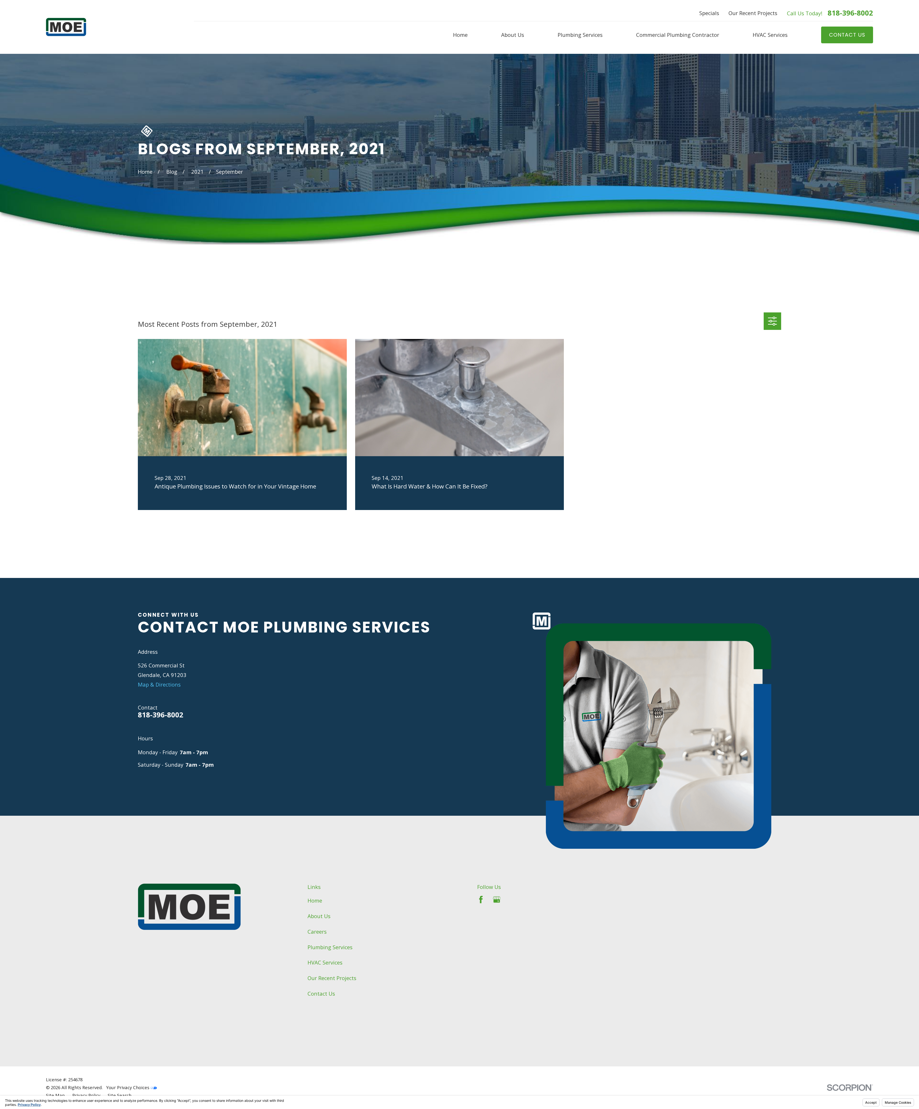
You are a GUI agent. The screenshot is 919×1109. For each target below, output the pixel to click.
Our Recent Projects (752, 13)
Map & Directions (159, 684)
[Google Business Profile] (496, 899)
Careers (317, 931)
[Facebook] (481, 899)
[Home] (66, 27)
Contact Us (321, 993)
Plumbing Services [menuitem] (580, 34)
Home (315, 900)
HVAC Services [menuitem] (770, 34)
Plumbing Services (330, 947)
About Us (319, 916)
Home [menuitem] (460, 34)
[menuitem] (55, 1095)
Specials (709, 13)
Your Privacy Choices (128, 1087)
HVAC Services (325, 962)
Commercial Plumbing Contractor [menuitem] (677, 34)
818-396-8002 (850, 13)
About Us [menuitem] (512, 34)
